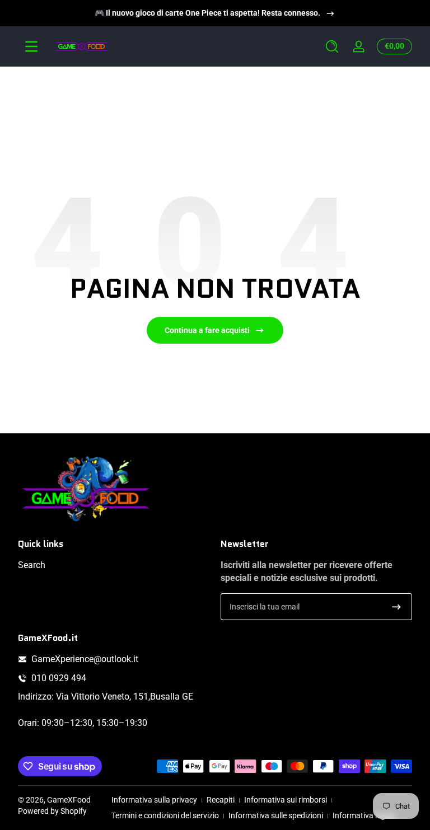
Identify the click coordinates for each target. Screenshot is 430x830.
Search (31, 565)
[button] (332, 46)
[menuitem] (113, 565)
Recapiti (221, 799)
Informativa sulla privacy (154, 799)
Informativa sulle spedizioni (275, 815)
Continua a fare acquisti (207, 330)
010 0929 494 (58, 678)
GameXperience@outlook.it (84, 659)
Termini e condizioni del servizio (165, 815)
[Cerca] (332, 46)
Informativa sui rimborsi (285, 799)
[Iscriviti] (396, 606)
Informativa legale (364, 815)
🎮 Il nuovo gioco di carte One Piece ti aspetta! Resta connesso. (207, 12)
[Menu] (31, 46)
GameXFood (69, 799)
